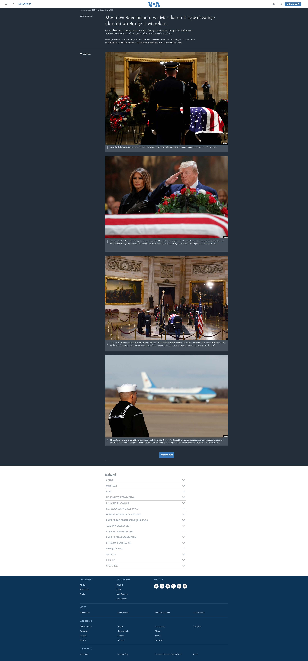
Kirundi (121, 636)
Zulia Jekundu (123, 613)
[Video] (273, 4)
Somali (158, 636)
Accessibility (123, 654)
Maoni (195, 654)
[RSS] (173, 586)
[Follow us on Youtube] (167, 586)
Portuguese (159, 627)
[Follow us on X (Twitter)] (162, 586)
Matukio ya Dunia (162, 613)
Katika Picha (24, 4)
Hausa (120, 627)
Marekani (84, 590)
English (83, 636)
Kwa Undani (122, 599)
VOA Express (122, 594)
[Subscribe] (185, 586)
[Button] (85, 54)
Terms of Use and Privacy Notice (168, 654)
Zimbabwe (197, 627)
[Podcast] (179, 586)
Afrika (82, 585)
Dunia (82, 594)
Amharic (83, 631)
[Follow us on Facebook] (156, 586)
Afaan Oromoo (86, 627)
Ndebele (121, 640)
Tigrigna (158, 640)
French (83, 640)
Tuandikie (84, 654)
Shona (157, 631)
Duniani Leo (85, 613)
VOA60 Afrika (198, 613)
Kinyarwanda (123, 631)
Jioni (119, 590)
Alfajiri (120, 585)
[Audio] (281, 4)
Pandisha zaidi (167, 455)
